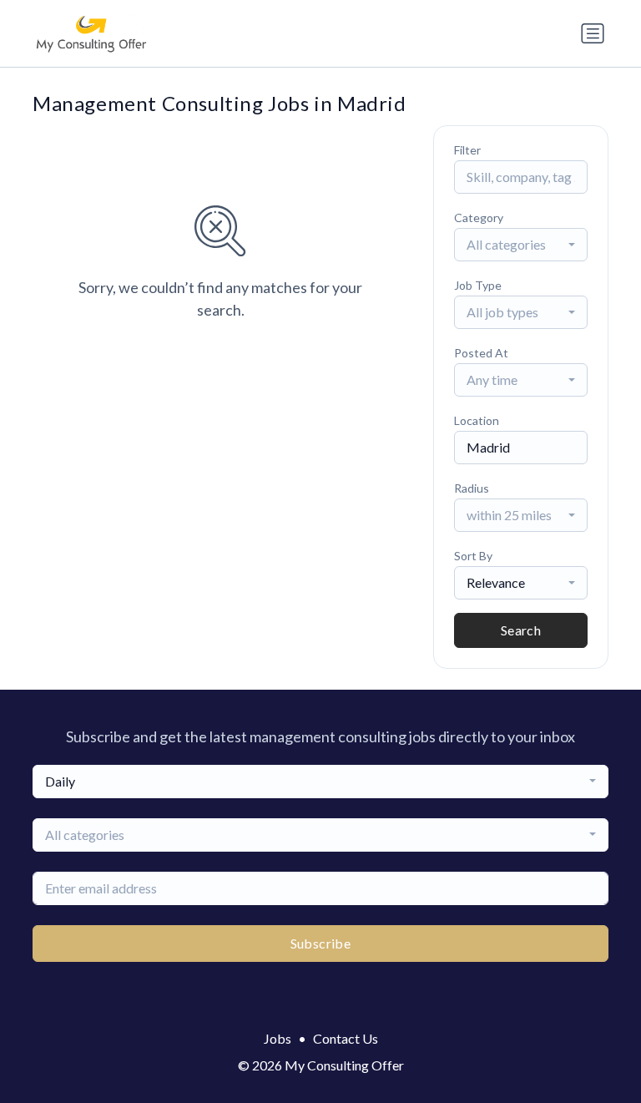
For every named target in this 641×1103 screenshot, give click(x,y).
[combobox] (521, 244)
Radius (471, 488)
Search (521, 630)
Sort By (473, 556)
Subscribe (320, 943)
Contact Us (345, 1038)
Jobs (277, 1038)
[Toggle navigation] (592, 33)
